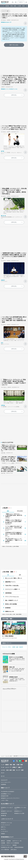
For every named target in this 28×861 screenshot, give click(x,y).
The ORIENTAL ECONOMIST (7, 791)
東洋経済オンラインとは (6, 822)
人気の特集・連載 (7, 572)
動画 (23, 5)
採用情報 (9, 840)
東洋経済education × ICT (6, 22)
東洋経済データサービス (6, 811)
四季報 (14, 767)
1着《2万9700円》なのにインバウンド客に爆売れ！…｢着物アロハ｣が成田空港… (13, 540)
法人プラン (3, 829)
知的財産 (15, 845)
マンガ (2, 767)
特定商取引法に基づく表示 (7, 847)
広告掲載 (3, 843)
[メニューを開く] (26, 2)
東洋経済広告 (4, 813)
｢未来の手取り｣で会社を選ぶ (12, 585)
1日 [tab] (8, 574)
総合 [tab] (8, 511)
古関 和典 (3, 405)
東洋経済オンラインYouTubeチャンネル (9, 89)
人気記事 (5, 508)
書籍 (19, 767)
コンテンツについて (5, 824)
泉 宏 (2, 342)
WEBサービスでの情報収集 (13, 843)
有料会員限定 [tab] (20, 511)
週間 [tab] (20, 574)
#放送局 (21, 647)
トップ (2, 5)
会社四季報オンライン (6, 793)
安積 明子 (3, 280)
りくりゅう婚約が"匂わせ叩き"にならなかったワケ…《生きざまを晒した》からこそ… (13, 528)
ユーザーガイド (4, 831)
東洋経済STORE (4, 796)
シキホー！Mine (4, 800)
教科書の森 (3, 815)
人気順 (19, 5)
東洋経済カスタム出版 (19, 813)
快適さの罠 (12, 667)
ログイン (21, 2)
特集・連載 (13, 5)
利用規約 (3, 833)
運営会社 (3, 840)
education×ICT (4, 780)
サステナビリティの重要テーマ (12, 589)
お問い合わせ (14, 849)
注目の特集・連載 (7, 618)
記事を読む (14, 95)
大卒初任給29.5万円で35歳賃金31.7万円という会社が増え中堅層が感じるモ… (13, 534)
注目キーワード (6, 643)
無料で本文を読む (14, 45)
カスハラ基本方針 (5, 849)
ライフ (2, 772)
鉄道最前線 (8, 607)
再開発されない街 (9, 611)
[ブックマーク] (25, 23)
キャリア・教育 (5, 11)
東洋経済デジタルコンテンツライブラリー (10, 798)
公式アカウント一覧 (16, 840)
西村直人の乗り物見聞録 (11, 604)
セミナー (7, 767)
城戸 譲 (2, 151)
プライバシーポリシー (6, 845)
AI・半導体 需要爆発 (7, 636)
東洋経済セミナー (18, 811)
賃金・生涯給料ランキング (11, 600)
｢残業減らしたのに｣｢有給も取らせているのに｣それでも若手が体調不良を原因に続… (13, 521)
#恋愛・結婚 (15, 647)
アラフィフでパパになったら (12, 596)
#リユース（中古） (6, 647)
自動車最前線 (8, 593)
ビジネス (3, 770)
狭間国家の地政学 (13, 677)
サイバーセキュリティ (6, 782)
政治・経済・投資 (10, 770)
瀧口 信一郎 (3, 215)
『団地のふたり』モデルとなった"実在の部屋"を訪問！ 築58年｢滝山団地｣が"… (13, 515)
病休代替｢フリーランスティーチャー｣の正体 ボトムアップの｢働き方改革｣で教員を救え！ (14, 15)
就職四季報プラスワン (10, 581)
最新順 (7, 5)
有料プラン (3, 827)
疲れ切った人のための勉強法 (16, 657)
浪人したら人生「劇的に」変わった (13, 578)
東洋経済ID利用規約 (19, 847)
